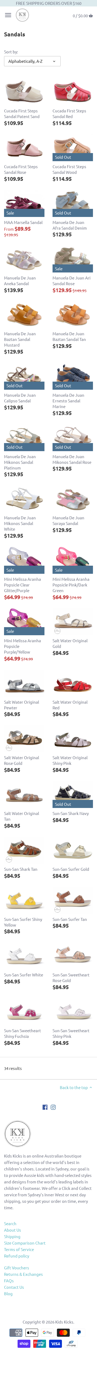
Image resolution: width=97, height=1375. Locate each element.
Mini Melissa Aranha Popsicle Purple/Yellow (22, 646)
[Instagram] (53, 1107)
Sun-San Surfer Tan (70, 919)
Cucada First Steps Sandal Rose (21, 169)
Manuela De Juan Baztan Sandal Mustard (20, 339)
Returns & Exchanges (23, 1274)
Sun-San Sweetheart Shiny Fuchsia (22, 1033)
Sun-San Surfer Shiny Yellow (23, 922)
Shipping (12, 1236)
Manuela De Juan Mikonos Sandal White (20, 523)
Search (10, 1223)
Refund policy (16, 1255)
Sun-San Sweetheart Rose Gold (71, 977)
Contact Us (14, 1287)
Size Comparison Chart (25, 1242)
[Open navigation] (8, 15)
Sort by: (11, 51)
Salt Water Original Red (70, 704)
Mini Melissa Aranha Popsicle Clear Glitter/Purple (22, 584)
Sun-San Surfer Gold (71, 869)
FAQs (9, 1280)
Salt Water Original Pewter (21, 704)
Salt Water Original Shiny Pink (70, 760)
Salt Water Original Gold (70, 643)
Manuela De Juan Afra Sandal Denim (70, 225)
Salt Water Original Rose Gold (21, 760)
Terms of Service (19, 1249)
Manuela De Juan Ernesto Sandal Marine (68, 400)
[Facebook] (45, 1107)
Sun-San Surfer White (23, 974)
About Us (12, 1229)
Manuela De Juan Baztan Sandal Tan (69, 336)
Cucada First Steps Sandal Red (69, 113)
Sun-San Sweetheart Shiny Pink (71, 1033)
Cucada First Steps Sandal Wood (69, 169)
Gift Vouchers (16, 1267)
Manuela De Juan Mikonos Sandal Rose (72, 459)
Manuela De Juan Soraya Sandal (68, 520)
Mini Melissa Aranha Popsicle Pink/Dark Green (71, 584)
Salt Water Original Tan (21, 816)
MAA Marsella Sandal (23, 222)
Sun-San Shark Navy (71, 813)
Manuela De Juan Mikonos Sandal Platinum (20, 462)
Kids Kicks (64, 1321)
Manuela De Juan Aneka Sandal (20, 280)
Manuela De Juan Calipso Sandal (20, 397)
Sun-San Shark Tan (20, 869)
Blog (8, 1293)
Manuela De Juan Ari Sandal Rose (72, 280)
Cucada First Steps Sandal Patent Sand (22, 113)
